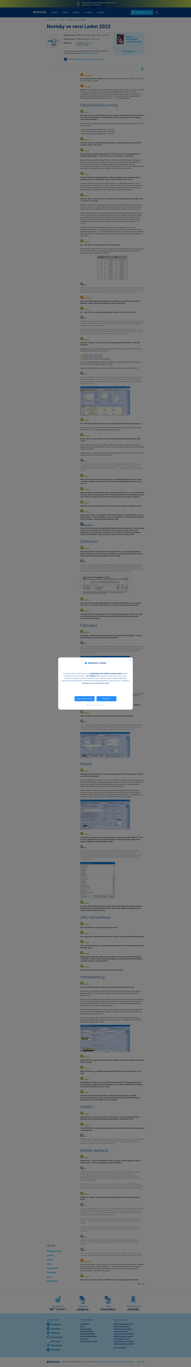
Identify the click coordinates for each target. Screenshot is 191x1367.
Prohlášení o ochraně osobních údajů (95, 683)
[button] (95, 705)
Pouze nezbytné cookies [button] (84, 699)
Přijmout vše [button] (106, 699)
